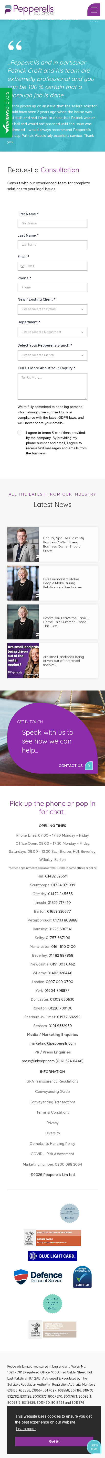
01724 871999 (63, 885)
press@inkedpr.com (38, 1061)
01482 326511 (56, 876)
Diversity (52, 1133)
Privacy (52, 1123)
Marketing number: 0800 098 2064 (52, 1164)
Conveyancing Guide (52, 1091)
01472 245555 (60, 894)
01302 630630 (62, 999)
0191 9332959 (60, 1026)
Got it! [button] (54, 1441)
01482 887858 (60, 955)
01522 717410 (59, 902)
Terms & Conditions (52, 1112)
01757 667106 (58, 938)
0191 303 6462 (62, 964)
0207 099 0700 (59, 982)
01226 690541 (61, 929)
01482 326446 (60, 973)
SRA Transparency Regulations (52, 1081)
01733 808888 (65, 920)
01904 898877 (57, 990)
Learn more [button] (26, 1429)
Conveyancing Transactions (52, 1102)
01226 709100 (60, 1008)
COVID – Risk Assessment (52, 1154)
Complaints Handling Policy (52, 1143)
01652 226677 (59, 911)
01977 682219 (69, 1017)
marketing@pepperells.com (53, 1043)
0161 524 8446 (69, 1061)
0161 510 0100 (63, 946)
